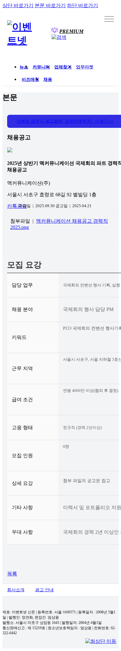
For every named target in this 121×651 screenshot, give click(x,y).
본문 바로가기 (50, 5)
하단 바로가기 (82, 5)
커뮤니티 (41, 67)
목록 (12, 573)
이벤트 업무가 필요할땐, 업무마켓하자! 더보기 (65, 121)
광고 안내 (44, 590)
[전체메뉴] (109, 18)
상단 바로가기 (18, 5)
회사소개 (16, 590)
